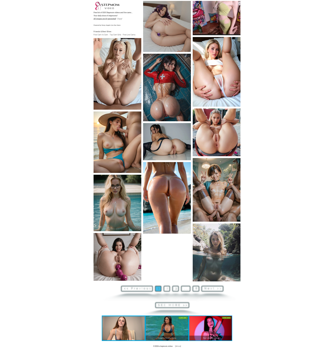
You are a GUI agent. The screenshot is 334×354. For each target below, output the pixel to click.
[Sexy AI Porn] (117, 74)
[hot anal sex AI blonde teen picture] (216, 132)
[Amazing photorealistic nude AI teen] (216, 252)
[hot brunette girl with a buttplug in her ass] (167, 26)
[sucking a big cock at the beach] (117, 142)
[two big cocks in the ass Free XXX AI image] (216, 190)
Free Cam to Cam (101, 35)
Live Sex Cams (111, 25)
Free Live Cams (129, 35)
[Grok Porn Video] (117, 257)
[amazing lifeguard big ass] (167, 87)
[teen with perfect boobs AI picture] (117, 203)
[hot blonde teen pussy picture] (216, 72)
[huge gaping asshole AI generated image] (167, 141)
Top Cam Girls (115, 35)
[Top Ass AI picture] (167, 198)
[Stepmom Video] (107, 6)
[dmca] (178, 346)
